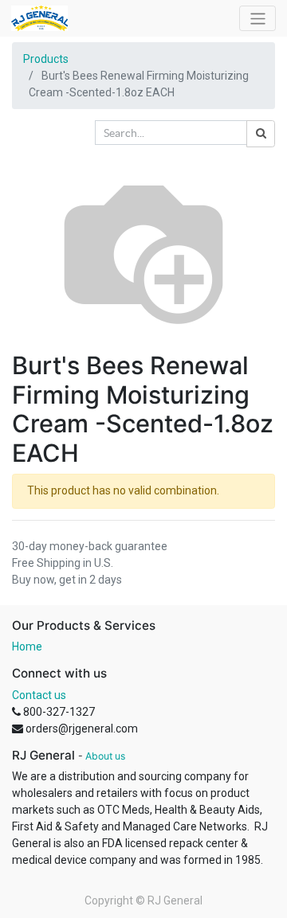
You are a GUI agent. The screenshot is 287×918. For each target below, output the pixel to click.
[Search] (260, 133)
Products (46, 59)
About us (105, 756)
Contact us (39, 695)
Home (27, 646)
